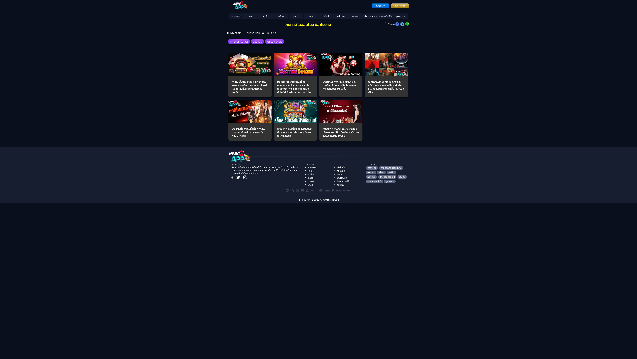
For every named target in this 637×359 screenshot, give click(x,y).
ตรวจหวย (372, 168)
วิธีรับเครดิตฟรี (274, 42)
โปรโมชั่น (326, 16)
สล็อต (281, 16)
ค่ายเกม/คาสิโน (385, 16)
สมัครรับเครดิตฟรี (238, 42)
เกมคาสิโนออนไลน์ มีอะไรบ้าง (261, 33)
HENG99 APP (234, 33)
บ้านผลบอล (369, 16)
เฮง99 (402, 177)
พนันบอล (341, 16)
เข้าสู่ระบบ (380, 5)
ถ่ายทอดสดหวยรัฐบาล (391, 168)
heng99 (371, 177)
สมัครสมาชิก (399, 5)
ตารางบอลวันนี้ (374, 181)
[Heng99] (300, 5)
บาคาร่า (296, 16)
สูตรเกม (400, 16)
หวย (251, 16)
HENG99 (236, 16)
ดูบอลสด (257, 42)
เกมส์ (311, 16)
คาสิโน (266, 16)
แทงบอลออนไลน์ (387, 177)
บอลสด (355, 16)
